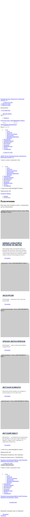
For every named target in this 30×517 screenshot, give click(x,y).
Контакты (9, 138)
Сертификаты (7, 149)
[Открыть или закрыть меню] (6, 126)
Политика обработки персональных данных (14, 460)
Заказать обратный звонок (7, 465)
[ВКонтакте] (2, 164)
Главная (6, 196)
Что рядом (9, 132)
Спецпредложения (8, 141)
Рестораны (6, 145)
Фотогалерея (10, 135)
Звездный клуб (8, 142)
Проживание (7, 139)
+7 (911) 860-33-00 (5, 110)
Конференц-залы (8, 146)
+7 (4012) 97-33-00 (5, 104)
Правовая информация (13, 136)
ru (1, 115)
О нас (8, 131)
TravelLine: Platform (6, 193)
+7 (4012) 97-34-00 (5, 105)
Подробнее (7, 258)
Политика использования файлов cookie (11, 460)
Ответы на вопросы (12, 134)
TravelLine (3, 515)
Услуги (5, 147)
